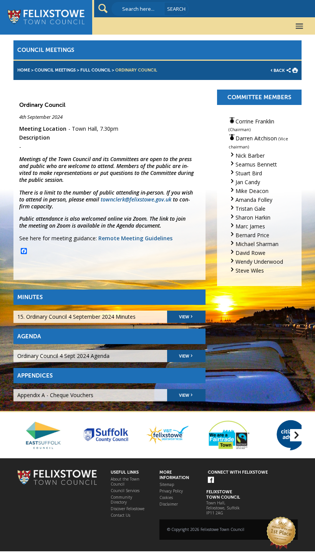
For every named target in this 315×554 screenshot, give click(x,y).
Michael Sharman (257, 244)
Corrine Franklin (254, 121)
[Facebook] (211, 480)
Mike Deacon (252, 191)
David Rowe (250, 252)
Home (23, 70)
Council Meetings (55, 70)
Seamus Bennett (256, 164)
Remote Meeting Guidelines (135, 238)
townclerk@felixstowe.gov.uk (136, 199)
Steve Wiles (249, 270)
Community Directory (121, 500)
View (184, 316)
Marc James (250, 226)
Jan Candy (247, 182)
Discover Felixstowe (127, 508)
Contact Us (120, 515)
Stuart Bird (248, 173)
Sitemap (166, 484)
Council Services (125, 490)
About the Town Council (125, 482)
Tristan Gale (250, 208)
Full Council (95, 70)
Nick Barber (250, 155)
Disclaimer (168, 504)
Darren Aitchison (256, 138)
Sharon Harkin (252, 217)
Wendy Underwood (259, 261)
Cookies (166, 497)
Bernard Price (252, 235)
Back (279, 70)
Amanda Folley (253, 199)
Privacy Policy (171, 491)
